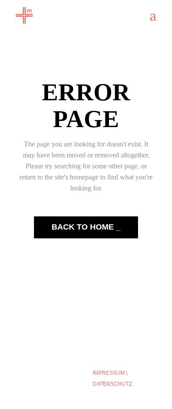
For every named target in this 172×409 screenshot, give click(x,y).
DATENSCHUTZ (112, 384)
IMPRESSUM (109, 373)
